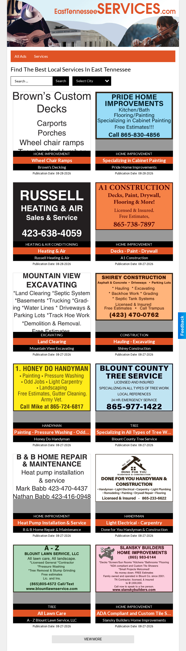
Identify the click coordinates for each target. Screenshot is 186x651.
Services (41, 56)
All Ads (20, 56)
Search (61, 81)
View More (93, 639)
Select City (84, 81)
